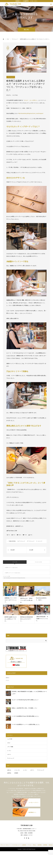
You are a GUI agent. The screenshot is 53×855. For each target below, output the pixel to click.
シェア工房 (9, 739)
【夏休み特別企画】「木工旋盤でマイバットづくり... (42, 618)
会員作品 (9, 773)
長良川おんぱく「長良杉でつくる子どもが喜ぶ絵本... (26, 600)
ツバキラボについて (16, 845)
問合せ (34, 845)
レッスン (9, 750)
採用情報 (45, 845)
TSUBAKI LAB (26, 825)
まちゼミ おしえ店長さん (30, 100)
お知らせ (7, 677)
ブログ (8, 742)
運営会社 (51, 845)
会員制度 (24, 845)
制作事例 (40, 845)
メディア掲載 (10, 746)
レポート (9, 754)
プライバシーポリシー (5, 845)
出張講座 (16, 773)
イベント (7, 680)
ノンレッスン (17, 770)
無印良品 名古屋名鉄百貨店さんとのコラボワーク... (26, 619)
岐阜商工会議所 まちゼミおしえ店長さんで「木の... (11, 619)
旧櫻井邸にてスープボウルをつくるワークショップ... (11, 600)
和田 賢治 (14, 541)
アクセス (29, 845)
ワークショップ (11, 77)
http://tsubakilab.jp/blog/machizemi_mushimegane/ (31, 113)
